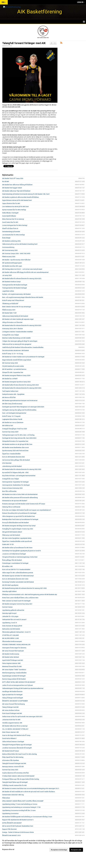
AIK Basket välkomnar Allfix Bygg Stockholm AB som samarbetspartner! (25, 272)
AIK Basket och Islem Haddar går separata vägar (17, 319)
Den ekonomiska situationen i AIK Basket (15, 350)
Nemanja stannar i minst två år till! (13, 766)
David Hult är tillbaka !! (9, 738)
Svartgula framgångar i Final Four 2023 (14, 429)
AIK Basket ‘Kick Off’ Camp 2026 (12, 178)
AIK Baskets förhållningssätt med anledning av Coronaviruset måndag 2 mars (27, 816)
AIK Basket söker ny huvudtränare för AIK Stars (17, 547)
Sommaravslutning (8, 247)
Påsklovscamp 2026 (8, 256)
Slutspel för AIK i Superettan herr (12, 372)
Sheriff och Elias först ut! (10, 228)
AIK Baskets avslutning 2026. (11, 241)
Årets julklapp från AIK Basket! (12, 560)
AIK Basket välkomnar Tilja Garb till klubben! (16, 191)
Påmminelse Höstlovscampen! (12, 641)
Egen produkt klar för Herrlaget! (12, 694)
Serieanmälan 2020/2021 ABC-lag (13, 795)
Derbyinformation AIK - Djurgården (13, 394)
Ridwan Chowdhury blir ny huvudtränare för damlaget (19, 513)
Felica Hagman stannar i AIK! (11, 663)
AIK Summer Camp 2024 (10, 363)
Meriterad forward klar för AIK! (12, 666)
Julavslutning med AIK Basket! (12, 466)
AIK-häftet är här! (7, 425)
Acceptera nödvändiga (59, 850)
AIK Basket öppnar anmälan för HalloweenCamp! (18, 576)
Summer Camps (7, 607)
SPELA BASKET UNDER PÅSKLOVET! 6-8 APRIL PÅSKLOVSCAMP (22, 801)
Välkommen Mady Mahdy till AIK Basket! (15, 316)
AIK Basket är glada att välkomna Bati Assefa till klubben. (20, 197)
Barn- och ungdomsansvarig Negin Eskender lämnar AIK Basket (22, 297)
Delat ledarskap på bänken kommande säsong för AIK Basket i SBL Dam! (25, 194)
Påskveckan (6, 798)
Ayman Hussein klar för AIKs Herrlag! (14, 210)
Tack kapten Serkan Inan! (10, 391)
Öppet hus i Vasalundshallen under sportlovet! (17, 541)
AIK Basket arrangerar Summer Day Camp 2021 (17, 604)
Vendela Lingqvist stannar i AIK (12, 723)
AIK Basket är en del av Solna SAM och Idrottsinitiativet (20, 494)
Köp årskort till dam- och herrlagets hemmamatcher (18, 475)
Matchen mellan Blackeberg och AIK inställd (16, 338)
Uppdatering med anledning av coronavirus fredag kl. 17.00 (21, 807)
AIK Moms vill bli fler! (9, 397)
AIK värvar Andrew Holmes (10, 710)
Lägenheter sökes (8, 291)
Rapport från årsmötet (9, 829)
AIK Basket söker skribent (10, 657)
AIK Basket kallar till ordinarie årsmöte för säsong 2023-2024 (21, 388)
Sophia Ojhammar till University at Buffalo (15, 773)
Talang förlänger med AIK (10, 707)
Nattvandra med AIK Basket (11, 629)
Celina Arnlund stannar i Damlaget (13, 741)
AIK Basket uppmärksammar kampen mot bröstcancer (19, 400)
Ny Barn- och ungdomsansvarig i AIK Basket (16, 294)
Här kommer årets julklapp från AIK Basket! (16, 460)
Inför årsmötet (6, 463)
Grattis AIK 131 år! (8, 544)
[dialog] (43, 845)
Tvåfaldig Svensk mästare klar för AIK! (14, 785)
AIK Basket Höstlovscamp (10, 654)
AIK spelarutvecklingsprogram (12, 263)
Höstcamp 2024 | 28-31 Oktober (12, 328)
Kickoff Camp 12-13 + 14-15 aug (12, 353)
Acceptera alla (76, 850)
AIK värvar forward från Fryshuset (13, 651)
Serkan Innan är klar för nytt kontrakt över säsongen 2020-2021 (22, 716)
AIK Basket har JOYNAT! (10, 378)
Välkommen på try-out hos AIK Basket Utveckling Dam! (20, 244)
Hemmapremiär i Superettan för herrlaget (15, 482)
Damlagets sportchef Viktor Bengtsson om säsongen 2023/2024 (23, 407)
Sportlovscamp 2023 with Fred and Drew (15, 450)
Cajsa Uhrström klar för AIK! (11, 203)
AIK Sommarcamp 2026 (9, 250)
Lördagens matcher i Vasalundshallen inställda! (17, 332)
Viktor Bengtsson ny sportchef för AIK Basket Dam (18, 516)
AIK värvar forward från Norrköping (13, 704)
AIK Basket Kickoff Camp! (10, 751)
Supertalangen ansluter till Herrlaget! (14, 676)
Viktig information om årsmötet (12, 322)
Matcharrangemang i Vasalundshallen (14, 673)
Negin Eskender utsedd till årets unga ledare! (16, 360)
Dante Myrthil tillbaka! (9, 216)
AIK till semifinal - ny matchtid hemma (14, 369)
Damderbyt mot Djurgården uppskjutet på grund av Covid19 (21, 551)
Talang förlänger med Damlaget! (12, 698)
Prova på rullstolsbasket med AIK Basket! (15, 522)
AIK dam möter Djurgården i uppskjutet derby (16, 538)
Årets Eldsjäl (6, 238)
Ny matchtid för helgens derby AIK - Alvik (15, 472)
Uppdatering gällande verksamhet (13, 610)
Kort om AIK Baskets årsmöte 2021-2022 (15, 579)
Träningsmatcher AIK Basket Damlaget (14, 285)
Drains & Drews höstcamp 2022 (12, 488)
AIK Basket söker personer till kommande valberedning (20, 497)
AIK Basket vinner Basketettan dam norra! (15, 447)
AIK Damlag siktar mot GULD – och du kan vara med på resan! (22, 269)
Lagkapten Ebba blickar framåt (12, 419)
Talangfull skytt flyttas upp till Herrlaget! (15, 782)
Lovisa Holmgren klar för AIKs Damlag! (14, 225)
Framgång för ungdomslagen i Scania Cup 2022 (17, 529)
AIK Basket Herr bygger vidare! (12, 188)
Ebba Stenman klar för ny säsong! (13, 219)
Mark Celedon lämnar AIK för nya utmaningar (16, 306)
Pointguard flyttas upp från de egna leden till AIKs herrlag (20, 779)
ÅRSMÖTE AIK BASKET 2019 (11, 835)
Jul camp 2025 (7, 275)
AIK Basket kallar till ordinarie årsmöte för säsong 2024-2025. (22, 278)
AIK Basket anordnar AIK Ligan (12, 266)
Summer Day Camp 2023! (10, 432)
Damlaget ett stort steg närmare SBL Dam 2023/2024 (19, 438)
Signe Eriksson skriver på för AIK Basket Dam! (17, 200)
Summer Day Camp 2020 (10, 770)
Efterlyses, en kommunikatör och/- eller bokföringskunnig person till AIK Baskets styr (29, 594)
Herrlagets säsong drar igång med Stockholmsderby (19, 410)
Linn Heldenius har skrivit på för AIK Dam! (15, 206)
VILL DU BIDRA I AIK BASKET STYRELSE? (15, 729)
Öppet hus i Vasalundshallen (11, 454)
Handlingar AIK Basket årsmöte (12, 691)
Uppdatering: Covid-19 (9, 622)
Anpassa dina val (8, 849)
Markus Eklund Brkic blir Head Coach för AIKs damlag (19, 754)
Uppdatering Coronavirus (10, 813)
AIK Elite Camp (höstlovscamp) (12, 403)
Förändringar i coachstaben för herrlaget (15, 563)
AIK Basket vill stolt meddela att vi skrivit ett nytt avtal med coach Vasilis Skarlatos (28, 791)
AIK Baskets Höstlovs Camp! (11, 281)
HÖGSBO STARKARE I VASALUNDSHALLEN (16, 644)
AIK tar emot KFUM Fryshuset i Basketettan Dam (17, 826)
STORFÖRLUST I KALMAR (10, 635)
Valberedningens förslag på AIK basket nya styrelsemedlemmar (22, 688)
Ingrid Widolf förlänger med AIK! (12, 660)
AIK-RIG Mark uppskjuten (10, 585)
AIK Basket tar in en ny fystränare (12, 422)
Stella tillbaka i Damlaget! (10, 213)
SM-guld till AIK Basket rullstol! (12, 532)
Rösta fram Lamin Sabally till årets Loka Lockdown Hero (20, 597)
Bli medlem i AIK (7, 566)
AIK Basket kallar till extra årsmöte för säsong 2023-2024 (20, 385)
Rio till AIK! (5, 181)
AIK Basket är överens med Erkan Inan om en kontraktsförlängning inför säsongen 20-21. (30, 788)
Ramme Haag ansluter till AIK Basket (14, 679)
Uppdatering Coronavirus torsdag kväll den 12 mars (18, 810)
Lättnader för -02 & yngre (10, 616)
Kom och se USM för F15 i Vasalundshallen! (16, 569)
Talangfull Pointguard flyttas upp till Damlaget (17, 745)
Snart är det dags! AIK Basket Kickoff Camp (16, 735)
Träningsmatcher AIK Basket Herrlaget (14, 288)
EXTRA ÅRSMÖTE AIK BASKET (12, 823)
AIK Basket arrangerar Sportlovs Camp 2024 (16, 382)
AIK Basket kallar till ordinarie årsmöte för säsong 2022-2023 (21, 469)
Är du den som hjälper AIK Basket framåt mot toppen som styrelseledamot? (26, 510)
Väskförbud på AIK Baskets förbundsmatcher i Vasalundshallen (22, 347)
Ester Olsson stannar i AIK (10, 732)
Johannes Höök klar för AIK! (11, 719)
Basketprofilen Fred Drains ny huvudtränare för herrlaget (20, 519)
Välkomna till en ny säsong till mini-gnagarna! (16, 344)
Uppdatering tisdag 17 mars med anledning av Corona (19, 804)
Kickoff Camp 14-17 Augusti (11, 416)
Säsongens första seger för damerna (14, 648)
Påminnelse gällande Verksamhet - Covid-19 (16, 632)
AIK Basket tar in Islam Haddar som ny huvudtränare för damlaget (23, 357)
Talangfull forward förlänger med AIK (24, 43)
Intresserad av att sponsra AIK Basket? (14, 500)
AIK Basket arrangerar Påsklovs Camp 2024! (16, 375)
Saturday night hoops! (9, 613)
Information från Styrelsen (10, 760)
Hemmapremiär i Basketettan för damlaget (16, 485)
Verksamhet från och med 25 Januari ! (14, 619)
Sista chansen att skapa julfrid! (12, 626)
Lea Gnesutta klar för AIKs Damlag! (13, 235)
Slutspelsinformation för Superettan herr (15, 441)
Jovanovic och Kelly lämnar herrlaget (14, 554)
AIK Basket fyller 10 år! (9, 313)
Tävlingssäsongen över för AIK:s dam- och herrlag (18, 435)
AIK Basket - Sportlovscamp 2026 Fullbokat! (16, 260)
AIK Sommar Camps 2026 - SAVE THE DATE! (16, 253)
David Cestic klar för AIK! (10, 222)
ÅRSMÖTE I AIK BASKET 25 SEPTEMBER (15, 701)
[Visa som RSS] (61, 43)
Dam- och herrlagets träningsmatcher (14, 413)
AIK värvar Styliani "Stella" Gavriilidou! (14, 669)
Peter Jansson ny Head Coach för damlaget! (16, 601)
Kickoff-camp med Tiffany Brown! (13, 300)
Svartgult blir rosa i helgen (10, 335)
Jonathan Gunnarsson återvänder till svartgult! (17, 748)
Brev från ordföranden (9, 491)
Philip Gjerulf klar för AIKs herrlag (12, 757)
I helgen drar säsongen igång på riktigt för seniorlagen (19, 341)
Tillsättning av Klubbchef (10, 303)
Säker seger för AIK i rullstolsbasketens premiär (17, 572)
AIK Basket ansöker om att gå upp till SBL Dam (17, 444)
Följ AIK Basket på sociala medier (13, 366)
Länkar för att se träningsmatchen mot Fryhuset (17, 685)
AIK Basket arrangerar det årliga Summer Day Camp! (19, 526)
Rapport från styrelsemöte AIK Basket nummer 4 (17, 820)
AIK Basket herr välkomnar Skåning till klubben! (17, 184)
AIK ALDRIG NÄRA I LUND (10, 638)
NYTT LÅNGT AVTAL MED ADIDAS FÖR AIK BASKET (18, 682)
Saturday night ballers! (9, 591)
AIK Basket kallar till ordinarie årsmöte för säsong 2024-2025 (21, 325)
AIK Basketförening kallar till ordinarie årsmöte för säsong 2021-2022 (24, 588)
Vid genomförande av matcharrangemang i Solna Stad (19, 557)
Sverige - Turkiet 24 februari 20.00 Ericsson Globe (18, 832)
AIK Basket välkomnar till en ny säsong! (14, 726)
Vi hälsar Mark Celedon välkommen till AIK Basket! (18, 776)
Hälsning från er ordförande (11, 507)
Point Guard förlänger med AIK (12, 713)
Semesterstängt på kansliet (11, 231)
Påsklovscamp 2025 (8, 310)
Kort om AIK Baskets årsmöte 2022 (13, 457)
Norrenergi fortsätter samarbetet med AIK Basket (18, 582)
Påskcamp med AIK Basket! (11, 535)
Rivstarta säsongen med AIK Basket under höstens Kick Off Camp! (23, 504)
